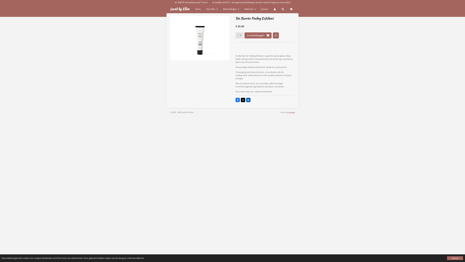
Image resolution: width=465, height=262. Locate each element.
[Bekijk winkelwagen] (291, 9)
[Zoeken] (283, 9)
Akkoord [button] (455, 258)
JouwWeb (292, 112)
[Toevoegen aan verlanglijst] (276, 35)
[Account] (275, 9)
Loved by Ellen (179, 8)
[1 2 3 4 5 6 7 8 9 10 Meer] (239, 35)
